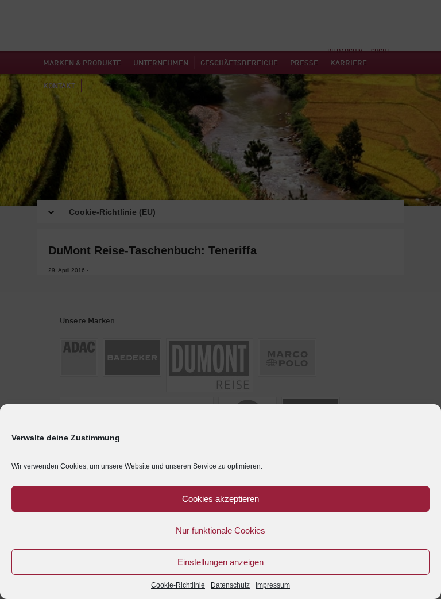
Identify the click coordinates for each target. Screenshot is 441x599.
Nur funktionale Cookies (220, 530)
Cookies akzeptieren (220, 499)
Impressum (273, 585)
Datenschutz (230, 585)
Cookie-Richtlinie (178, 585)
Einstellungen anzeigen (220, 562)
